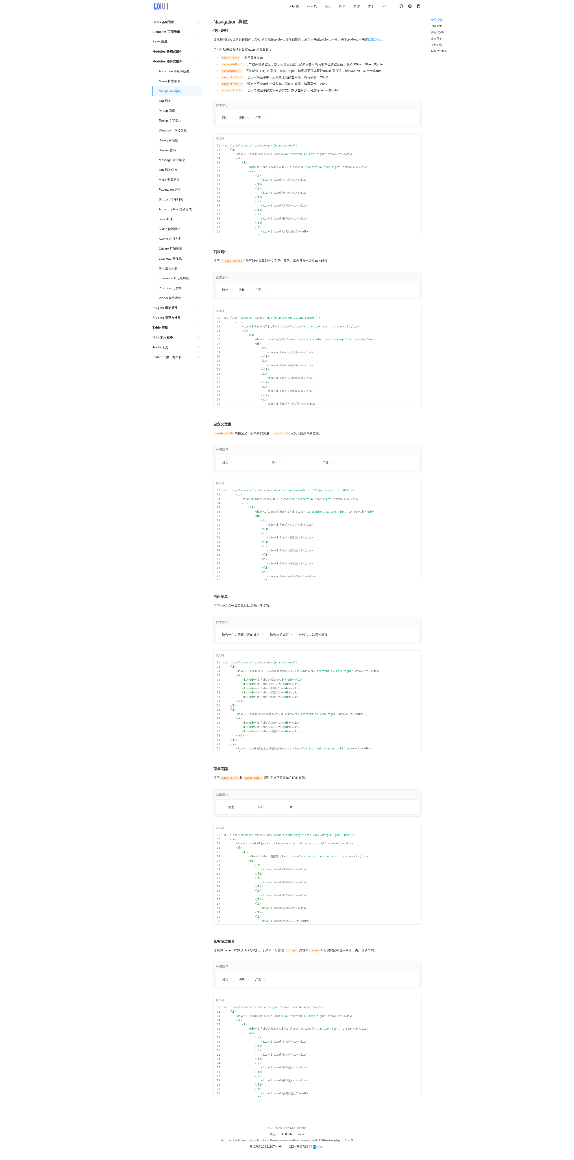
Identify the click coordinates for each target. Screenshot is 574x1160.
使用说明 (436, 19)
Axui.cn (284, 1128)
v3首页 (294, 6)
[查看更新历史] (418, 6)
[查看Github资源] (401, 6)
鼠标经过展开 (439, 51)
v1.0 (385, 6)
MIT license (298, 1128)
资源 (357, 6)
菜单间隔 (436, 44)
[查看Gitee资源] (410, 6)
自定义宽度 (438, 32)
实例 (342, 6)
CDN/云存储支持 (300, 1146)
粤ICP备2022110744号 (266, 1146)
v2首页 (312, 6)
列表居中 (436, 26)
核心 (328, 6)
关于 (371, 6)
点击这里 (374, 39)
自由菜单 (436, 38)
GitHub (287, 1134)
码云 (301, 1134)
